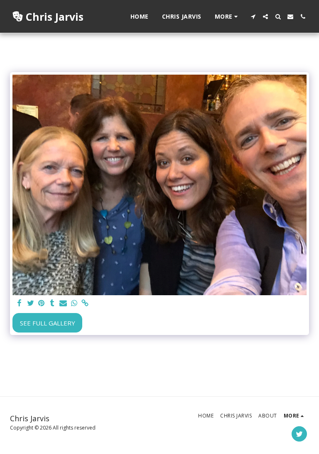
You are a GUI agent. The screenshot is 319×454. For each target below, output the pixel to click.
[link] (85, 303)
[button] (253, 16)
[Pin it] (41, 303)
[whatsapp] (74, 303)
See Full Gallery (47, 323)
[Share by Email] (63, 303)
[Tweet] (30, 303)
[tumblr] (52, 303)
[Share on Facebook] (20, 303)
